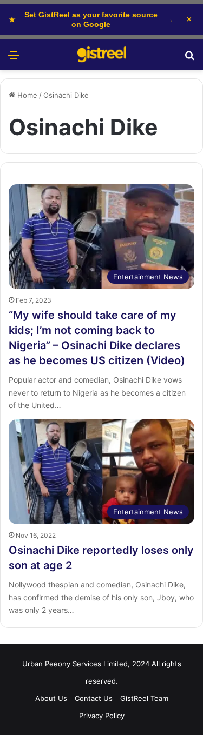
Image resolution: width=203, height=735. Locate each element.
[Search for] (189, 58)
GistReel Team (144, 698)
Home (26, 95)
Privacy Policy (102, 715)
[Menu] (13, 58)
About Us (51, 698)
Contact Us (94, 698)
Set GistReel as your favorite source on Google (91, 19)
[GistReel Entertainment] (101, 54)
